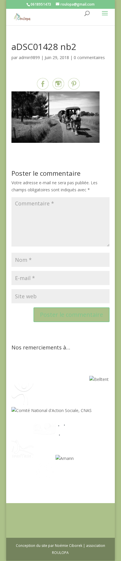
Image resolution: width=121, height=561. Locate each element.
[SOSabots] (22, 482)
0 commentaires (89, 57)
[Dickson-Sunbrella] (85, 458)
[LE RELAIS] (67, 434)
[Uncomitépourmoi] (22, 403)
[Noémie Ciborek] (22, 379)
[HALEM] (44, 434)
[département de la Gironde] (89, 434)
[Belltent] (99, 379)
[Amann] (65, 458)
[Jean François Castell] (22, 434)
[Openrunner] (44, 482)
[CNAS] (51, 410)
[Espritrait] (22, 458)
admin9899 (29, 57)
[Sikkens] (44, 458)
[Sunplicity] (75, 379)
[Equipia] (47, 379)
